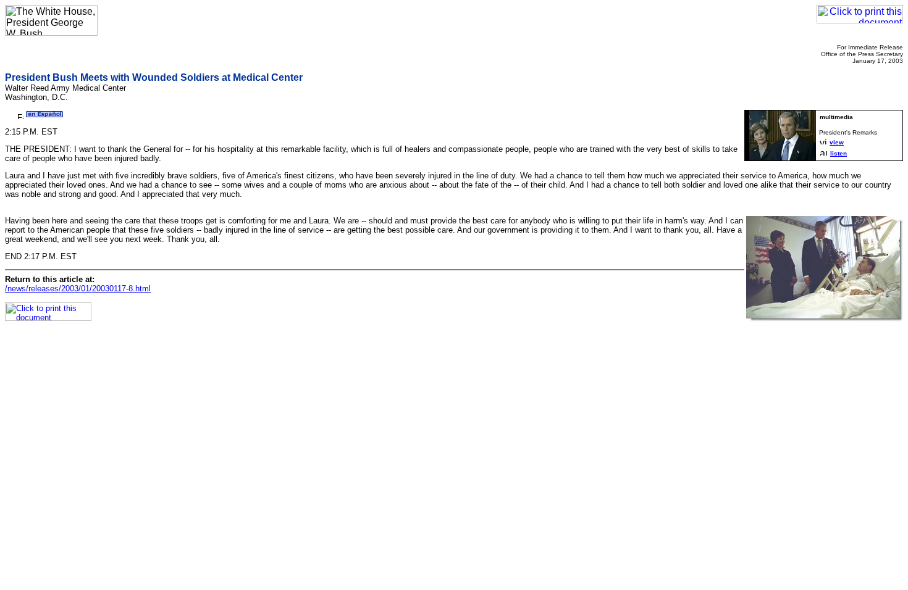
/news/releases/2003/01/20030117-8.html (78, 288)
